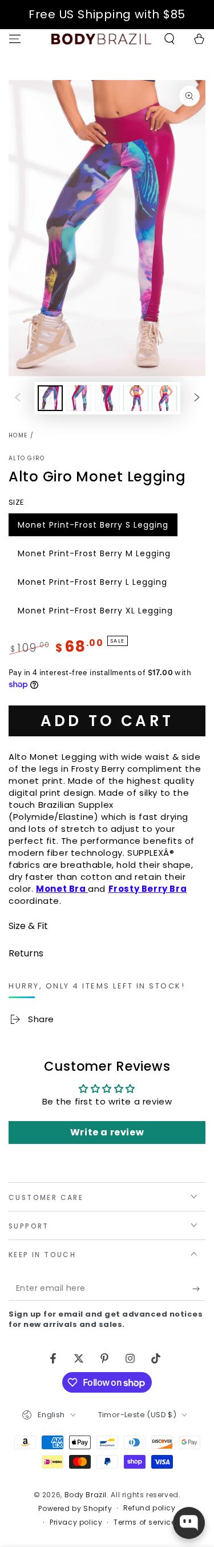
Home (18, 435)
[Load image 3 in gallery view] (107, 398)
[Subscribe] (198, 1289)
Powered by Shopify (75, 1508)
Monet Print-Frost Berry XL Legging (95, 613)
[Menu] (15, 39)
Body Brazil (85, 1495)
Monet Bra (61, 889)
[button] (169, 39)
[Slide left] (17, 397)
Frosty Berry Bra (147, 889)
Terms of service (145, 1522)
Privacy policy (76, 1522)
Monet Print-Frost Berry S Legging (92, 527)
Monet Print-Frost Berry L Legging (92, 584)
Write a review (107, 1132)
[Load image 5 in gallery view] (164, 398)
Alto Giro (27, 458)
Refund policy (149, 1508)
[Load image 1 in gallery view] (50, 398)
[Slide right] (196, 397)
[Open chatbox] (189, 1523)
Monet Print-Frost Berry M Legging (94, 556)
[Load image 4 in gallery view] (135, 398)
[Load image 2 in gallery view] (78, 398)
